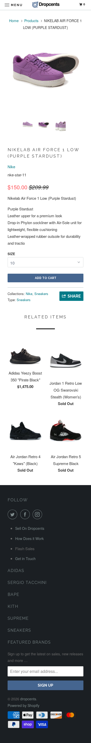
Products (31, 20)
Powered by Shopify (23, 705)
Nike (11, 166)
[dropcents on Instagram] (38, 514)
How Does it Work (29, 538)
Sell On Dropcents (29, 528)
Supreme (18, 618)
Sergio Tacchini (27, 582)
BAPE (13, 594)
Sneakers (41, 293)
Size (11, 253)
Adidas (16, 570)
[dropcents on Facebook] (26, 514)
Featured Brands (29, 642)
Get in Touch (25, 558)
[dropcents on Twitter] (13, 514)
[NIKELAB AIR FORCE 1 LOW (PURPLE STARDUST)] (45, 67)
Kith (13, 606)
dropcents (28, 698)
